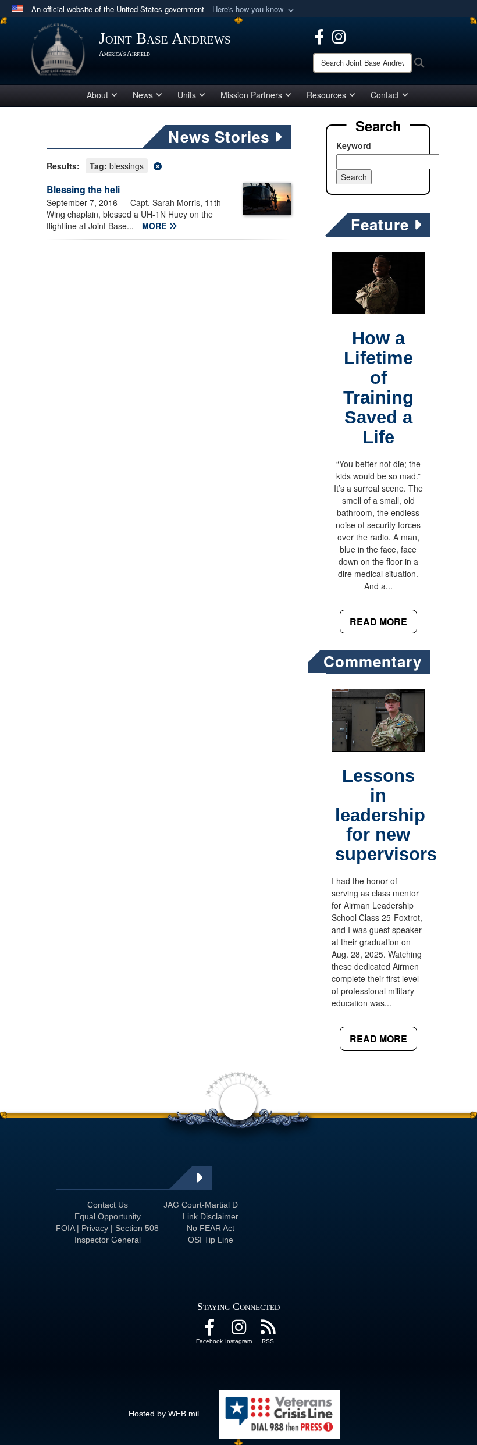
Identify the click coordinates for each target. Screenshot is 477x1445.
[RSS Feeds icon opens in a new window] (267, 1330)
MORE (155, 226)
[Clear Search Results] (169, 165)
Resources (326, 95)
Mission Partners (251, 95)
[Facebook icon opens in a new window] (319, 35)
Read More (378, 621)
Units (186, 95)
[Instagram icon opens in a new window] (339, 35)
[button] (254, 9)
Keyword (353, 145)
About (97, 95)
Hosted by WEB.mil (164, 1413)
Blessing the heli (83, 189)
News (143, 95)
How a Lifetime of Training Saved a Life (378, 387)
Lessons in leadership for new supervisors (386, 815)
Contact (385, 95)
